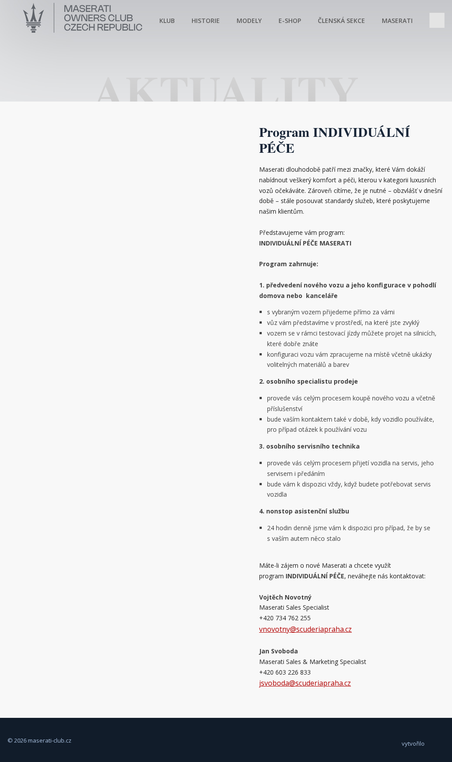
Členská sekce (341, 20)
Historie (206, 20)
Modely (249, 20)
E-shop (290, 20)
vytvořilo (413, 743)
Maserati (397, 20)
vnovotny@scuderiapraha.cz (305, 629)
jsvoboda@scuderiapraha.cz (305, 683)
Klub (167, 20)
